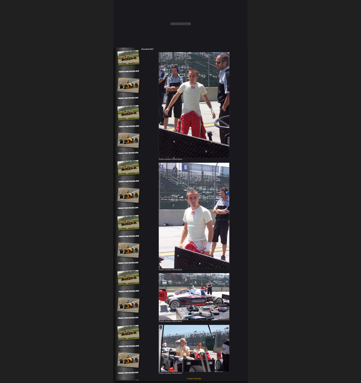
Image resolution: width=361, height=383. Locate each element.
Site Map (197, 379)
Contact (190, 379)
